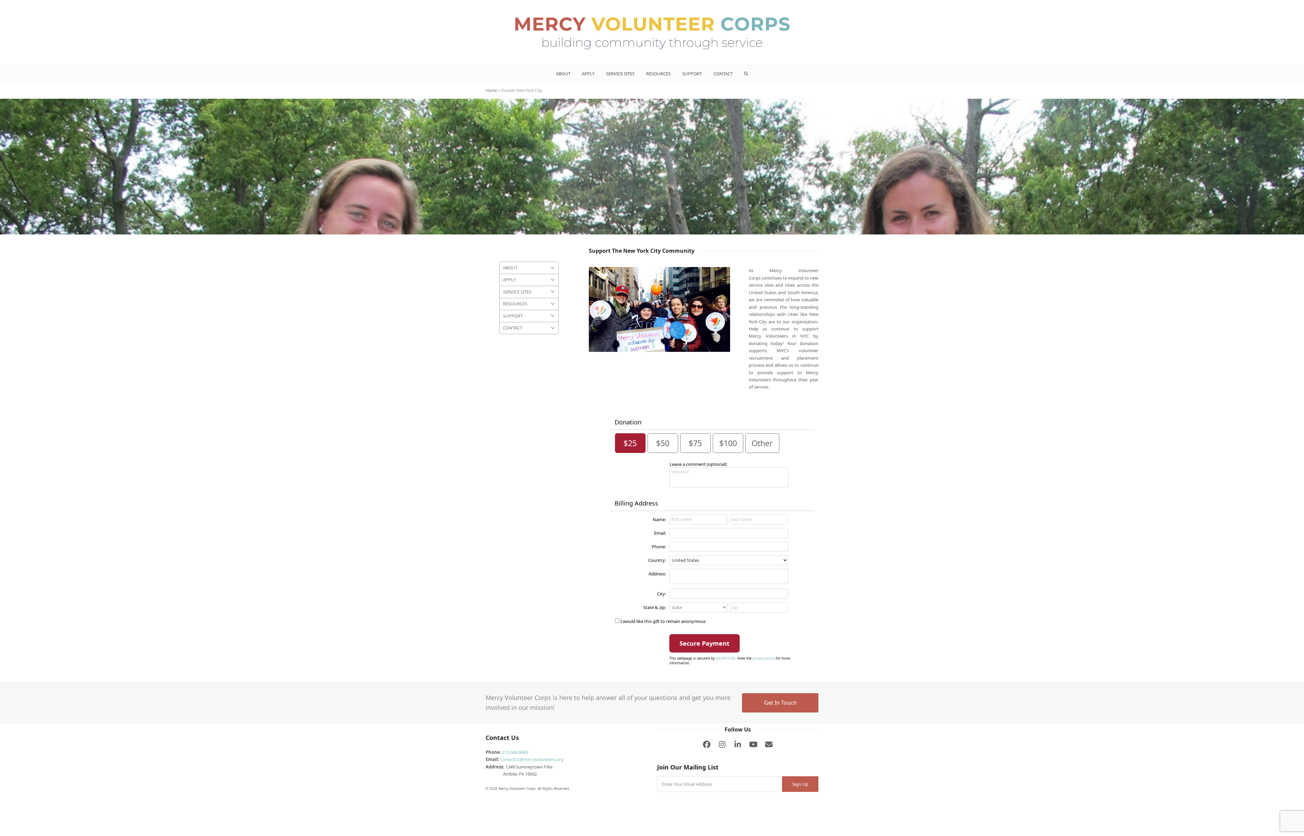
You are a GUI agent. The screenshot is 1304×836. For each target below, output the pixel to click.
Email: (660, 533)
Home (491, 90)
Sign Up (800, 784)
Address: (657, 574)
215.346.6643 (515, 752)
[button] (746, 73)
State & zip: (654, 607)
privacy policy (764, 658)
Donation (628, 422)
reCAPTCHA (725, 658)
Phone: (659, 547)
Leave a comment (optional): (698, 464)
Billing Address (636, 503)
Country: (657, 560)
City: (661, 594)
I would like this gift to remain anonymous (663, 621)
